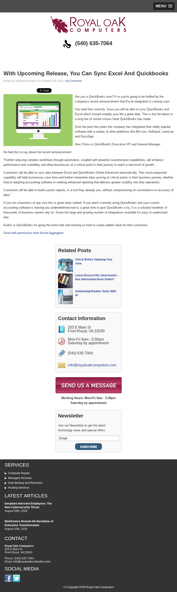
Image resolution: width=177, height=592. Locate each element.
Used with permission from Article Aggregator (33, 233)
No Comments (74, 80)
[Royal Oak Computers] (88, 34)
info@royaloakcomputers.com (92, 365)
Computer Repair (19, 473)
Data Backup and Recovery (25, 482)
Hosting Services (18, 487)
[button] (164, 6)
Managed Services (20, 478)
